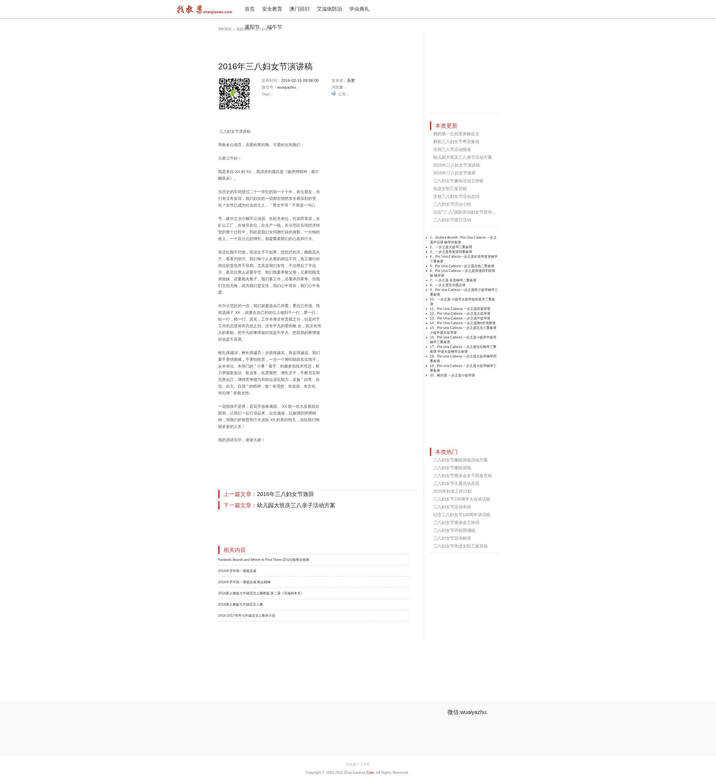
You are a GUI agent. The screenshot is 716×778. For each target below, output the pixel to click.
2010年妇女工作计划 (452, 491)
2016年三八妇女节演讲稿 (456, 165)
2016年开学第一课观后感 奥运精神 (244, 582)
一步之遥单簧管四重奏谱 (453, 252)
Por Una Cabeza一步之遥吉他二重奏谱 (464, 266)
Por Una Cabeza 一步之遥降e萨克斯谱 (466, 323)
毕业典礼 (359, 9)
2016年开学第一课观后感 (237, 571)
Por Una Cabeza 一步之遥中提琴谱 (463, 318)
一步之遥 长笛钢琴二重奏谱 (455, 280)
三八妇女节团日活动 (452, 219)
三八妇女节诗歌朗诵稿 (454, 530)
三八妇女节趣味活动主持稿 (458, 180)
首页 (250, 9)
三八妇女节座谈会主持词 (456, 522)
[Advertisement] (320, 45)
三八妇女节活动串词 (452, 506)
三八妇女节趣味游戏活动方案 (460, 459)
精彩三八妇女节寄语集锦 (456, 141)
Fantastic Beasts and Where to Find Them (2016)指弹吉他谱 (263, 560)
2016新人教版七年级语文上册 (240, 604)
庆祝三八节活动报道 (452, 149)
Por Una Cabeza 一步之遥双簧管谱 (463, 309)
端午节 (274, 27)
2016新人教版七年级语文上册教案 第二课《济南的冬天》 (261, 593)
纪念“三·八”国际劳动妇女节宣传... (464, 212)
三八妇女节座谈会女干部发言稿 (462, 475)
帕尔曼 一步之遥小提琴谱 (456, 375)
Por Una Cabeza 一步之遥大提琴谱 (463, 314)
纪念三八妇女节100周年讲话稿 (461, 514)
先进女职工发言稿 (450, 188)
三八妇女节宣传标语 (452, 538)
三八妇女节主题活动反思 (456, 483)
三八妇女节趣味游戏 (452, 467)
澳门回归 (299, 9)
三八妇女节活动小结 (452, 204)
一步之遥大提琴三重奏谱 (453, 247)
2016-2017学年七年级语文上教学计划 (246, 616)
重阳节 (252, 27)
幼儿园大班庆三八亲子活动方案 (296, 505)
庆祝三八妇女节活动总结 (456, 196)
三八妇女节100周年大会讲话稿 (461, 499)
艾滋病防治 (329, 9)
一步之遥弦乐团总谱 (450, 285)
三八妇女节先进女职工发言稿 (460, 546)
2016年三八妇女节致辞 (285, 494)
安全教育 (272, 9)
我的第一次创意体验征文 (456, 133)
